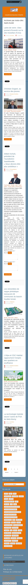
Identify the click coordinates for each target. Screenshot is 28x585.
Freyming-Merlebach (18, 525)
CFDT (16, 501)
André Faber (6, 580)
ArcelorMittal (15, 496)
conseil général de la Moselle (11, 509)
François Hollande (8, 525)
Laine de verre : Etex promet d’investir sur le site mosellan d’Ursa (13, 30)
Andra (14, 493)
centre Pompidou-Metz (9, 501)
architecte (21, 496)
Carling (6, 498)
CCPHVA (11, 498)
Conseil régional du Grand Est (11, 517)
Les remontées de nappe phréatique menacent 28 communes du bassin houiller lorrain (13, 294)
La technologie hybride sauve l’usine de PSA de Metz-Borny (13, 416)
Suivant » (7, 472)
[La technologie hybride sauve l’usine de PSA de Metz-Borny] (13, 436)
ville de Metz (18, 543)
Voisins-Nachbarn (8, 546)
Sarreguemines (8, 540)
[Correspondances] (14, 10)
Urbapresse (12, 301)
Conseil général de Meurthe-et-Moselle (12, 512)
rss (11, 583)
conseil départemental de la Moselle (12, 506)
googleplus (13, 583)
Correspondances (13, 169)
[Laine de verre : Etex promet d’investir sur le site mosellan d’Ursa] (13, 48)
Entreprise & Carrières (14, 365)
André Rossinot (8, 496)
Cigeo (15, 504)
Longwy (20, 530)
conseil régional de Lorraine (10, 514)
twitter (8, 583)
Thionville (13, 543)
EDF (14, 519)
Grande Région (8, 527)
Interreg (15, 530)
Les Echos (12, 35)
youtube (6, 583)
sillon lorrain (14, 540)
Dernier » (16, 472)
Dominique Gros (8, 519)
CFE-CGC (7, 504)
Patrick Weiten (15, 535)
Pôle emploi (7, 538)
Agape (10, 493)
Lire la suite (8, 74)
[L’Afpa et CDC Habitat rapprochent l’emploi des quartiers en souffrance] (13, 380)
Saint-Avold (13, 538)
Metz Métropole (8, 532)
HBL (11, 530)
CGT (11, 504)
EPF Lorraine (19, 519)
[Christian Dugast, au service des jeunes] (13, 108)
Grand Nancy (15, 527)
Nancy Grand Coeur (16, 532)
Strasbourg (7, 543)
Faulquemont (7, 522)
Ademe (6, 493)
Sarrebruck (19, 538)
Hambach (7, 530)
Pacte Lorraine (8, 535)
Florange (13, 522)
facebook (15, 583)
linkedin (4, 583)
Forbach (18, 522)
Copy (10, 252)
